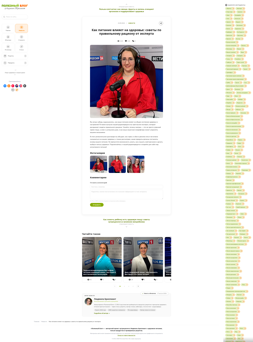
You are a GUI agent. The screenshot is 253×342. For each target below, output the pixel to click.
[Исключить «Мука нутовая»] (236, 318)
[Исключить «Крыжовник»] (235, 193)
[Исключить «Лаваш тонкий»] (236, 210)
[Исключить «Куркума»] (243, 203)
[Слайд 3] (128, 286)
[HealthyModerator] (16, 89)
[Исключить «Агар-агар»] (234, 11)
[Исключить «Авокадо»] (243, 8)
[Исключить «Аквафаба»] (242, 15)
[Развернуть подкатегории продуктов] (25, 63)
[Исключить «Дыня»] (231, 89)
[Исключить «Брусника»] (245, 35)
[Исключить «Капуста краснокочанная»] (243, 126)
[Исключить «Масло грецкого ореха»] (241, 251)
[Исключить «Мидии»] (232, 288)
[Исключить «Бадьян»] (242, 22)
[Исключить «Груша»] (241, 82)
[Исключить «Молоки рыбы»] (245, 298)
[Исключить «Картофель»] (235, 146)
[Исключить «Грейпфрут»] (234, 72)
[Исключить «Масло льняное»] (237, 264)
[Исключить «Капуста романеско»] (239, 133)
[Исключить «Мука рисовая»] (236, 328)
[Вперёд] (138, 286)
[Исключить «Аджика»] (244, 11)
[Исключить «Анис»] (231, 18)
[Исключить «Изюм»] (240, 96)
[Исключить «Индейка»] (233, 102)
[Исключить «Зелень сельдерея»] (249, 92)
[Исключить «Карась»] (244, 139)
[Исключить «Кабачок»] (242, 109)
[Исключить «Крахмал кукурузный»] (240, 187)
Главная (36, 321)
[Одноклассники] (8, 85)
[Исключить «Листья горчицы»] (237, 220)
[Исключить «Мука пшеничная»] (238, 321)
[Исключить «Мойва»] (232, 298)
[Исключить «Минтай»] (243, 294)
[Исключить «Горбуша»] (233, 62)
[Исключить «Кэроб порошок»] (247, 207)
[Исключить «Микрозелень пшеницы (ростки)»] (247, 291)
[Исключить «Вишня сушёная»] (237, 52)
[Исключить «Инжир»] (232, 106)
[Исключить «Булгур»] (242, 38)
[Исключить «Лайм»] (245, 214)
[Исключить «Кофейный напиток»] (239, 177)
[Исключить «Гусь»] (249, 82)
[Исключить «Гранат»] (249, 69)
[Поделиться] (161, 23)
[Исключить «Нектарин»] (234, 335)
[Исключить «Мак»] (231, 237)
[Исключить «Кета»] (243, 146)
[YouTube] (12, 85)
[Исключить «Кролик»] (243, 190)
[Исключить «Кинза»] (240, 153)
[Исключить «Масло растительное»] (240, 278)
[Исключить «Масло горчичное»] (238, 247)
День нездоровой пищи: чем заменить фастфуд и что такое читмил (141, 273)
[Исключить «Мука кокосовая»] (238, 308)
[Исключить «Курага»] (246, 200)
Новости (44, 321)
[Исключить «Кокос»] (232, 163)
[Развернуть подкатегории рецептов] (25, 56)
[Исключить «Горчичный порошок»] (240, 69)
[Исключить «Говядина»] (244, 55)
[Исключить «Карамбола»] (235, 139)
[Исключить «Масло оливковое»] (238, 267)
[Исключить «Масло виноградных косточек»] (245, 244)
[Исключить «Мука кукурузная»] (238, 311)
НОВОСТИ (131, 23)
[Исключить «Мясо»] (245, 328)
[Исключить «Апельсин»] (242, 18)
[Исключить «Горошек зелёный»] (238, 65)
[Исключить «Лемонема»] (234, 217)
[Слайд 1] (120, 286)
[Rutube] (16, 85)
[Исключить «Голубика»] (242, 59)
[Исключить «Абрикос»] (233, 8)
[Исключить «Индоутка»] (244, 102)
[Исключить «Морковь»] (243, 301)
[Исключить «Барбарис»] (234, 32)
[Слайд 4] (133, 286)
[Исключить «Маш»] (247, 284)
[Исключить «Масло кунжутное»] (239, 261)
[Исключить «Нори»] (242, 335)
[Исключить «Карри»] (243, 143)
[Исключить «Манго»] (249, 237)
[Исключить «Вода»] (246, 52)
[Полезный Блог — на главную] (15, 7)
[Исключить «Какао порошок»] (237, 113)
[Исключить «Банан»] (232, 28)
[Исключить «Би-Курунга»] (246, 32)
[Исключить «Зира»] (231, 96)
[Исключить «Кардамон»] (234, 143)
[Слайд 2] (124, 286)
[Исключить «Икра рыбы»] (235, 99)
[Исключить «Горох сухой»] (246, 62)
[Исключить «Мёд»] (239, 331)
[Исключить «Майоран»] (247, 234)
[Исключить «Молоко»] (233, 301)
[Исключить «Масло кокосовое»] (238, 254)
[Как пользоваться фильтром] (226, 5)
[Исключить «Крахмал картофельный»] (242, 183)
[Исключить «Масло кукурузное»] (239, 257)
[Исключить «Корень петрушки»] (238, 170)
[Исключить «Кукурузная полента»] (240, 197)
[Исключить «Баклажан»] (244, 25)
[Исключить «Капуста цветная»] (238, 136)
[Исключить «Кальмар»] (247, 113)
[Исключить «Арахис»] (232, 22)
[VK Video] (20, 85)
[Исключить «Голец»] (231, 59)
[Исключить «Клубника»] (234, 156)
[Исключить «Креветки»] (234, 190)
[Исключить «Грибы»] (232, 82)
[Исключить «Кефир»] (232, 150)
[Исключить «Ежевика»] (242, 89)
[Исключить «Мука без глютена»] (239, 304)
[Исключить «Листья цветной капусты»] (242, 227)
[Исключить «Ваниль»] (247, 45)
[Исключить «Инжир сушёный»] (247, 106)
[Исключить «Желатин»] (233, 92)
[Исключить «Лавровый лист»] (237, 214)
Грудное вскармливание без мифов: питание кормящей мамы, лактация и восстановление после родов (99, 272)
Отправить (97, 205)
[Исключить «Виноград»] (234, 49)
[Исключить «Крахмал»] (233, 180)
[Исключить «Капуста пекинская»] (239, 129)
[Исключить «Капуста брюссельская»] (241, 119)
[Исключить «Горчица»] (248, 65)
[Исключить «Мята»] (231, 331)
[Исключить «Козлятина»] (249, 160)
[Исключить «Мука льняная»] (236, 315)
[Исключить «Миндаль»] (233, 294)
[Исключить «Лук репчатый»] (236, 234)
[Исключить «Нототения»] (234, 338)
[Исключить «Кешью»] (241, 150)
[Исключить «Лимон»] (243, 217)
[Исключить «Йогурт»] (232, 109)
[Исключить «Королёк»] (243, 173)
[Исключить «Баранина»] (243, 28)
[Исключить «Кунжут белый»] (237, 200)
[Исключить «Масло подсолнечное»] (240, 271)
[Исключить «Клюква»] (244, 156)
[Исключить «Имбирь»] (244, 99)
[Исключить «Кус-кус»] (233, 207)
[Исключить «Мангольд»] (234, 240)
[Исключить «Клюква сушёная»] (238, 160)
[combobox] (15, 17)
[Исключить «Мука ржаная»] (236, 325)
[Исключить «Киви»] (231, 153)
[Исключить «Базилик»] (233, 25)
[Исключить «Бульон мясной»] (237, 42)
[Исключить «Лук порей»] (247, 230)
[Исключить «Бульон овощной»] (238, 45)
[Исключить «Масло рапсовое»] (238, 274)
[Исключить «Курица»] (232, 203)
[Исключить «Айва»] (231, 15)
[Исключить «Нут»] (242, 338)
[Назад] (115, 286)
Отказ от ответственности (126, 335)
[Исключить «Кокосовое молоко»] (239, 166)
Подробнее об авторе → (102, 313)
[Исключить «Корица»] (232, 173)
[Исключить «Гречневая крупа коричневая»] (245, 79)
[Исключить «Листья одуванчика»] (239, 224)
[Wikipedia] (12, 89)
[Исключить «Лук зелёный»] (236, 230)
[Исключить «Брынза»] (232, 38)
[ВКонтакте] (4, 85)
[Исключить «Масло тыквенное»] (238, 284)
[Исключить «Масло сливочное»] (238, 281)
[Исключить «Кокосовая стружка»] (248, 163)
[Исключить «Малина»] (240, 237)
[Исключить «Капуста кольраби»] (239, 123)
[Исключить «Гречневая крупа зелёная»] (243, 75)
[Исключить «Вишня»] (243, 49)
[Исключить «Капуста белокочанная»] (241, 116)
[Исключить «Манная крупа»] (247, 240)
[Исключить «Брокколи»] (234, 35)
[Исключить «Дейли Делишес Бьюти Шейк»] (245, 86)
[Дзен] (24, 85)
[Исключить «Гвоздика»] (233, 55)
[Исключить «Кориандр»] (249, 170)
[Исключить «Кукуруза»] (246, 193)
